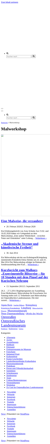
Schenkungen (12, 373)
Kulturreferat (11, 356)
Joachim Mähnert (18, 305)
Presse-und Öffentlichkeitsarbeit (19, 368)
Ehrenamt (10, 347)
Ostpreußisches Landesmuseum (13, 323)
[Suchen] (34, 56)
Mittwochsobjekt (37, 308)
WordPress (24, 414)
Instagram (11, 397)
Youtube (10, 402)
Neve (3, 414)
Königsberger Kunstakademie (10, 308)
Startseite (4, 123)
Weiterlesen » (41, 238)
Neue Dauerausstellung (13, 313)
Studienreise (13, 329)
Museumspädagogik (17, 310)
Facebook (11, 399)
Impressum (11, 404)
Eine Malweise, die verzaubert (22, 221)
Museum (3, 311)
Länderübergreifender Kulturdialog (21, 361)
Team (8, 378)
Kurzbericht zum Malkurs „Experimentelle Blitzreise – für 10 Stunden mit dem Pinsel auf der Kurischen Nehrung (24, 275)
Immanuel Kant (12, 354)
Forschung (10, 352)
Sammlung (10, 371)
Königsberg (31, 305)
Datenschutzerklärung (16, 407)
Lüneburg (26, 307)
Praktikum (4, 329)
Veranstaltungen (13, 382)
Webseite (11, 394)
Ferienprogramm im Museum (18, 349)
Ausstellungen (12, 342)
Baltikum (10, 344)
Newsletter (11, 392)
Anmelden (11, 409)
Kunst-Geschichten (14, 359)
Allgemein (10, 337)
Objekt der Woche (34, 313)
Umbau (21, 329)
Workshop (10, 385)
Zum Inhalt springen (9, 2)
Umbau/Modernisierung (16, 380)
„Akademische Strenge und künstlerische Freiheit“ (19, 245)
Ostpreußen (8, 317)
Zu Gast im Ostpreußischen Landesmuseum (24, 387)
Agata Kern (6, 305)
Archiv (9, 340)
